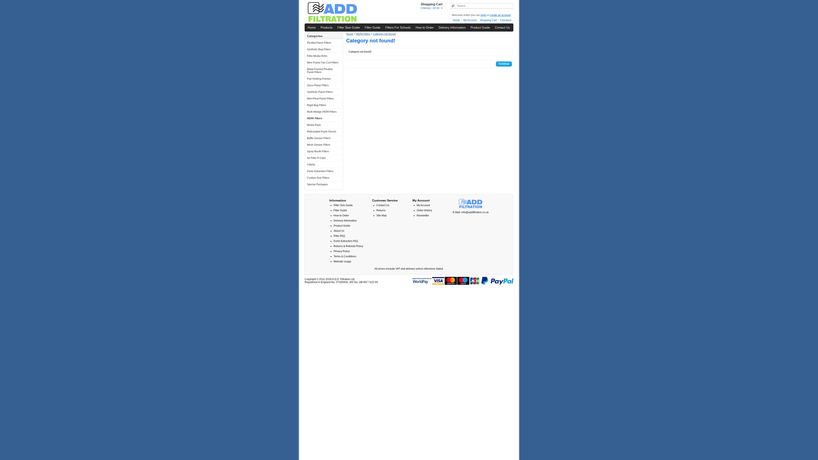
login (483, 15)
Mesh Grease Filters (318, 144)
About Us (339, 230)
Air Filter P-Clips (316, 158)
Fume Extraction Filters (320, 171)
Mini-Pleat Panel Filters (320, 98)
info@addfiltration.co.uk (475, 212)
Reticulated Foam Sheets (321, 131)
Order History (424, 210)
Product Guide (480, 27)
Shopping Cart (488, 20)
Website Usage (342, 261)
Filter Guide (372, 27)
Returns (381, 210)
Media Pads (314, 125)
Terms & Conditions (345, 256)
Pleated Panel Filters (319, 42)
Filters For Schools (398, 27)
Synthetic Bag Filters (319, 49)
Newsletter (423, 215)
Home (456, 20)
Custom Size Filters (318, 177)
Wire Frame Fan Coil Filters (322, 62)
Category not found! (384, 34)
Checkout (505, 20)
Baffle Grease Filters (318, 138)
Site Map (381, 215)
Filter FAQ (339, 235)
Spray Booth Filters (318, 151)
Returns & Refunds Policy (348, 246)
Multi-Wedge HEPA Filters (322, 111)
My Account (470, 20)
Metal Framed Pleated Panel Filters (320, 71)
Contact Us (502, 27)
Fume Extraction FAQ (346, 241)
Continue (503, 63)
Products (327, 27)
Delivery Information (452, 27)
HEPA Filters (314, 118)
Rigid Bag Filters (316, 105)
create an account (500, 15)
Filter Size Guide (348, 27)
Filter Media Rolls (317, 56)
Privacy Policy (342, 251)
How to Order (425, 27)
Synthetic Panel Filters (320, 92)
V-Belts (311, 164)
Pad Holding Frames (319, 78)
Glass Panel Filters (318, 85)
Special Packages (317, 184)
